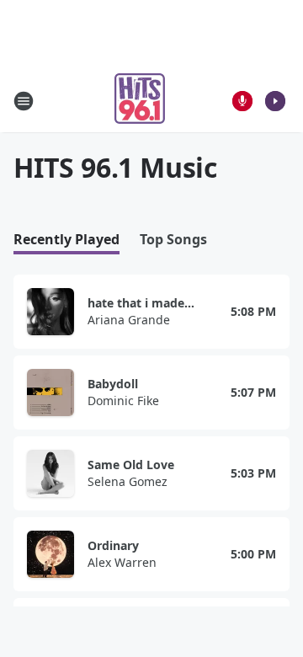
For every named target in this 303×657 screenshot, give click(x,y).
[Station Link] (139, 100)
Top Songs (173, 239)
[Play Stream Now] (275, 101)
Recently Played (66, 239)
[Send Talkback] (242, 101)
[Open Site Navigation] (23, 101)
